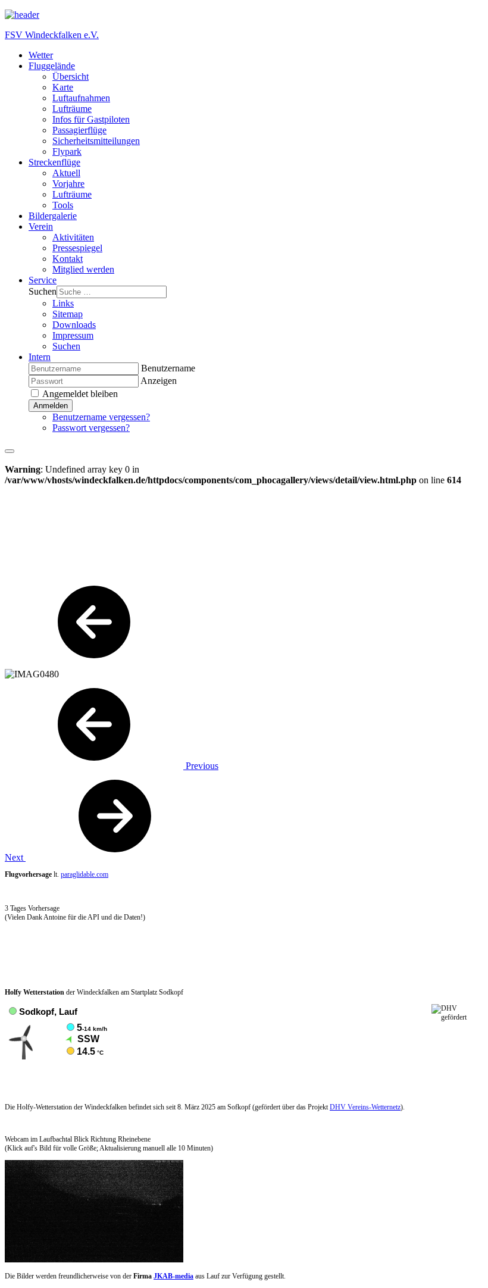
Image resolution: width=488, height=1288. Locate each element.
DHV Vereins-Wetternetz (365, 1107)
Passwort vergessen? (91, 428)
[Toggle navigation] (9, 451)
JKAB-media (173, 1276)
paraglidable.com (84, 874)
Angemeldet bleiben (79, 394)
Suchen (43, 291)
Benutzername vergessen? (101, 417)
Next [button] (15, 857)
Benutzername (168, 368)
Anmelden (50, 405)
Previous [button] (200, 766)
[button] (52, 66)
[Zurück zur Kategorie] (94, 663)
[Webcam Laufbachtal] (94, 1260)
